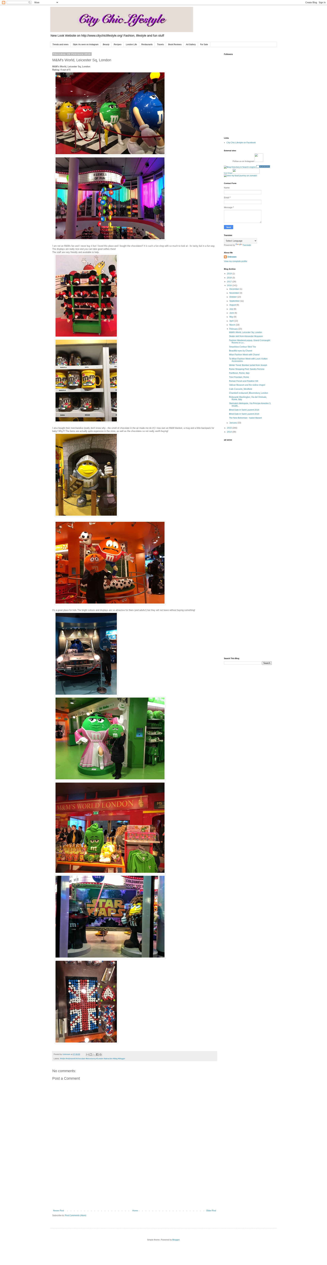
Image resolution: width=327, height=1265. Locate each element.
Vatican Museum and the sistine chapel (247, 385)
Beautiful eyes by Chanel (240, 351)
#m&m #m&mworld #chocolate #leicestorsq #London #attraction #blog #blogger (92, 1059)
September (234, 301)
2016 (229, 285)
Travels (160, 44)
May (231, 317)
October (233, 297)
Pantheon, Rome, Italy (239, 373)
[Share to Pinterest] (100, 1054)
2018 (229, 277)
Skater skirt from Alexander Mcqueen (246, 336)
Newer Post (58, 1210)
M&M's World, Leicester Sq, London (245, 332)
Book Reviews (175, 44)
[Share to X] (94, 1054)
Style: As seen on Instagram (85, 44)
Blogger (176, 1240)
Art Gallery (191, 44)
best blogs (228, 173)
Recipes (117, 44)
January (233, 423)
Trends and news (60, 44)
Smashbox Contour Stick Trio (242, 347)
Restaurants (147, 44)
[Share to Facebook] (97, 1054)
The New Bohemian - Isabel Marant (245, 418)
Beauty (106, 44)
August (232, 305)
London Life (131, 44)
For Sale (204, 44)
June (232, 313)
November (234, 293)
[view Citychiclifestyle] (240, 175)
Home (135, 1210)
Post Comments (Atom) (75, 1215)
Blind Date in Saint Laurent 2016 (244, 410)
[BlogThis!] (90, 1054)
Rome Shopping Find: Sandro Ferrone (246, 369)
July (231, 309)
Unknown (231, 257)
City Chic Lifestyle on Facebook (241, 142)
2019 (229, 273)
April (231, 321)
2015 (229, 428)
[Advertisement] (134, 1181)
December (234, 289)
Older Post (211, 1210)
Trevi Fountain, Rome (239, 377)
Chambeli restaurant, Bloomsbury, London (248, 393)
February (233, 329)
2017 (229, 281)
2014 (229, 432)
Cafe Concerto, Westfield (240, 389)
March (232, 325)
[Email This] (87, 1054)
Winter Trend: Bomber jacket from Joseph (248, 365)
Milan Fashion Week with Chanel (244, 354)
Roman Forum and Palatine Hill (243, 381)
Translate (246, 245)
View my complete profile (235, 261)
